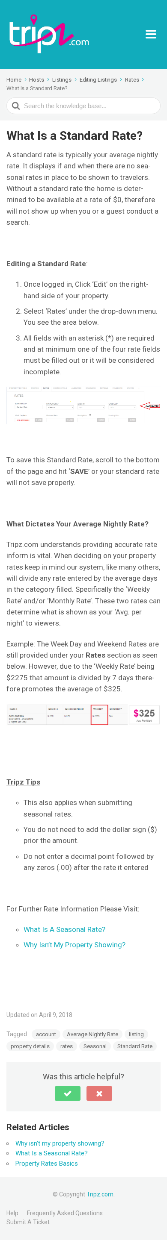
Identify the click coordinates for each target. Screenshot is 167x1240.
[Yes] (68, 1093)
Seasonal (95, 1046)
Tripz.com (99, 1194)
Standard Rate (134, 1046)
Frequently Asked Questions (65, 1213)
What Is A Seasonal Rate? (64, 929)
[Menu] (153, 34)
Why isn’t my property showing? (59, 1143)
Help (12, 1213)
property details (30, 1046)
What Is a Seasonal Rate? (51, 1153)
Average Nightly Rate (92, 1034)
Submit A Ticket (28, 1222)
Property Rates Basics (46, 1163)
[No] (99, 1093)
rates (66, 1046)
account (46, 1034)
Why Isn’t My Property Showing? (74, 944)
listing (136, 1034)
